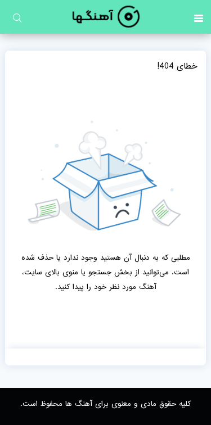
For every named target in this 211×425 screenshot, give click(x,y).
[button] (198, 16)
